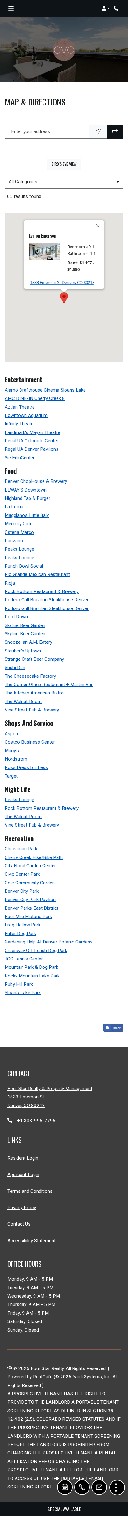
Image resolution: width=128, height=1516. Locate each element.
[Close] (98, 226)
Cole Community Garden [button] (30, 883)
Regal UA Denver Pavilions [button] (31, 449)
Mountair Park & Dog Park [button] (31, 967)
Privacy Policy (21, 1207)
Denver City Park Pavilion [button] (30, 899)
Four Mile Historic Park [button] (28, 916)
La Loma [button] (14, 506)
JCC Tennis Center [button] (24, 959)
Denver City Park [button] (22, 891)
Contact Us (18, 1224)
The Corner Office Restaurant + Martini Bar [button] (49, 684)
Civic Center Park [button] (22, 874)
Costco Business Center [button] (30, 742)
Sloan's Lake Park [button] (23, 992)
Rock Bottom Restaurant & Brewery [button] (42, 591)
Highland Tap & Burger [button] (27, 498)
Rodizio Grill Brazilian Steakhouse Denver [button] (47, 600)
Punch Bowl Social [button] (24, 566)
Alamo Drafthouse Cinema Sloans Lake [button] (45, 390)
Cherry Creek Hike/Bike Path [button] (34, 857)
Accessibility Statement (31, 1240)
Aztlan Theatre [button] (20, 407)
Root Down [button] (16, 617)
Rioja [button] (10, 583)
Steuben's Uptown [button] (23, 651)
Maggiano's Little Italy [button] (27, 515)
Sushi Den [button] (15, 667)
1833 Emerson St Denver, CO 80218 (62, 282)
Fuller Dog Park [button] (20, 933)
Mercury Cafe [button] (19, 523)
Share (116, 1027)
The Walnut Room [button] (23, 701)
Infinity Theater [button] (20, 424)
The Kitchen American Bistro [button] (34, 693)
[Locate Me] (98, 132)
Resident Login (22, 1158)
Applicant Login (23, 1174)
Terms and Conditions (30, 1191)
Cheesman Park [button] (21, 849)
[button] (106, 8)
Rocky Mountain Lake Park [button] (32, 976)
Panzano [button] (14, 540)
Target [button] (11, 776)
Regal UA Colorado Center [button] (31, 441)
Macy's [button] (12, 751)
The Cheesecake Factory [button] (30, 676)
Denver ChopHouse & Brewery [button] (36, 481)
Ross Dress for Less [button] (26, 767)
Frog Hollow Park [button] (22, 925)
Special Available (64, 1508)
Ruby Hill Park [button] (19, 984)
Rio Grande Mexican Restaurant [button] (37, 574)
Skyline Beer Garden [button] (25, 625)
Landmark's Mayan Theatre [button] (32, 432)
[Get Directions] (115, 132)
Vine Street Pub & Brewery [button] (32, 710)
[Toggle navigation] (11, 8)
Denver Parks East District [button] (31, 908)
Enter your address (30, 131)
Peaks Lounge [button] (19, 549)
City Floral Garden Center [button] (30, 866)
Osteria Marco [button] (19, 532)
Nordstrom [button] (16, 759)
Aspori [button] (11, 734)
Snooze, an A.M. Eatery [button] (28, 642)
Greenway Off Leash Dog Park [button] (36, 950)
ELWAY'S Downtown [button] (26, 490)
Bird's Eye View (66, 164)
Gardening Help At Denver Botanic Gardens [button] (49, 942)
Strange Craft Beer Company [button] (34, 659)
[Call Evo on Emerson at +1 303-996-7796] (117, 8)
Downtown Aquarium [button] (26, 415)
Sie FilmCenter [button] (19, 458)
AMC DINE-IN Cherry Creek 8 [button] (35, 398)
